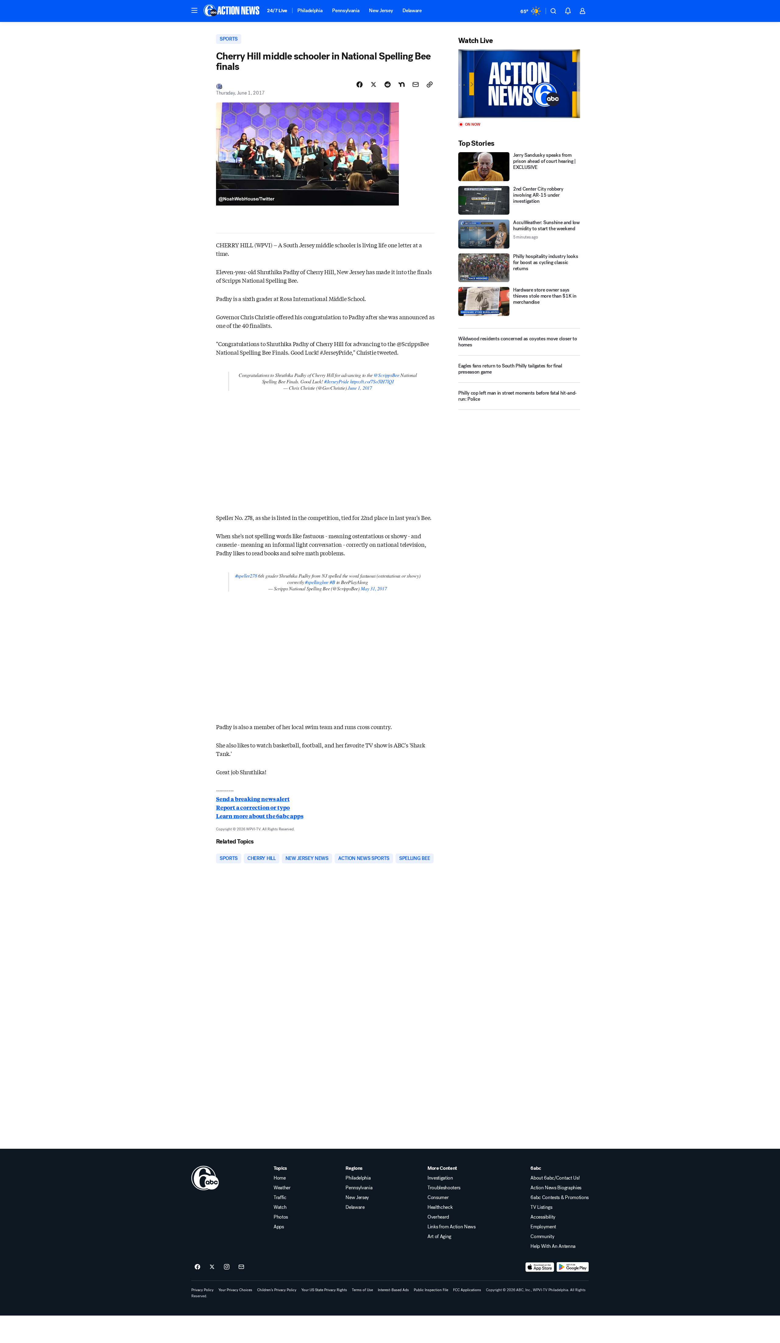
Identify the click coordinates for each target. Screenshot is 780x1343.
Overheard (438, 1217)
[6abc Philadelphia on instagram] (227, 1267)
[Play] (519, 83)
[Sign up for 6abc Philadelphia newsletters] (241, 1267)
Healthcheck (439, 1207)
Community (542, 1236)
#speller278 (246, 575)
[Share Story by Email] (415, 84)
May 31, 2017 (374, 588)
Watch (280, 1207)
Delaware (411, 10)
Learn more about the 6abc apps (259, 816)
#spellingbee (316, 582)
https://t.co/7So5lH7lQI (372, 381)
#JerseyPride (336, 381)
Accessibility (542, 1217)
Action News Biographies (555, 1187)
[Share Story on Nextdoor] (401, 84)
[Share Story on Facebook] (359, 84)
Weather (282, 1187)
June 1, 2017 (360, 388)
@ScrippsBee (386, 375)
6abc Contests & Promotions (559, 1197)
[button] (194, 10)
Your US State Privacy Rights (324, 1290)
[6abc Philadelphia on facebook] (197, 1267)
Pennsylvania (345, 10)
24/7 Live (277, 10)
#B (332, 582)
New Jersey (381, 10)
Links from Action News (451, 1226)
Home (280, 1178)
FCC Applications (467, 1290)
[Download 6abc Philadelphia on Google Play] (573, 1267)
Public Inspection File (431, 1290)
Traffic (280, 1197)
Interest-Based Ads (393, 1290)
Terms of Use (362, 1290)
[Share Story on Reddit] (387, 84)
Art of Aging (439, 1236)
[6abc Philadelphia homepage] (232, 11)
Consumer (437, 1197)
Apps (279, 1226)
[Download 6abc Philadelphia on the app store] (540, 1267)
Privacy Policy (202, 1290)
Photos (281, 1217)
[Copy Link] (429, 84)
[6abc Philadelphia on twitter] (212, 1267)
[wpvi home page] (205, 1178)
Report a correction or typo (253, 807)
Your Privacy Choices (235, 1290)
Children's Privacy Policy (276, 1290)
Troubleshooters (443, 1187)
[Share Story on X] (373, 84)
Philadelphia (309, 10)
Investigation (440, 1178)
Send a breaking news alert (252, 799)
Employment (543, 1226)
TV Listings (541, 1207)
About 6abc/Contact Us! (555, 1178)
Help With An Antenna (553, 1246)
